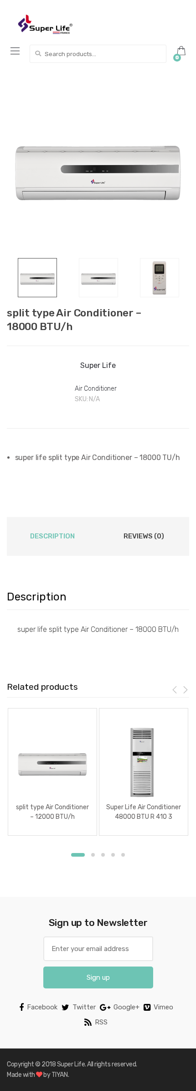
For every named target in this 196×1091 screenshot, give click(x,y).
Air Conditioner (96, 389)
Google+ (126, 1007)
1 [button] (78, 855)
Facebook (42, 1007)
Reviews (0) (144, 536)
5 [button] (123, 855)
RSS (101, 1022)
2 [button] (93, 855)
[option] (98, 167)
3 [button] (103, 855)
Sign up (98, 977)
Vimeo (163, 1007)
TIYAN (60, 1075)
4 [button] (113, 855)
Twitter (84, 1007)
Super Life (98, 365)
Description (52, 536)
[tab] (52, 536)
